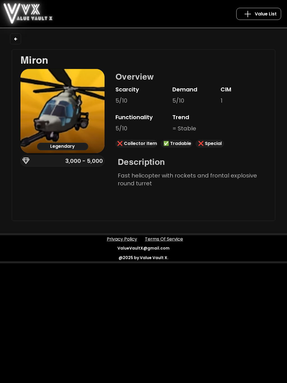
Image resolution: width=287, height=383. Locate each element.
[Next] (15, 38)
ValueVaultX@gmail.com (143, 248)
